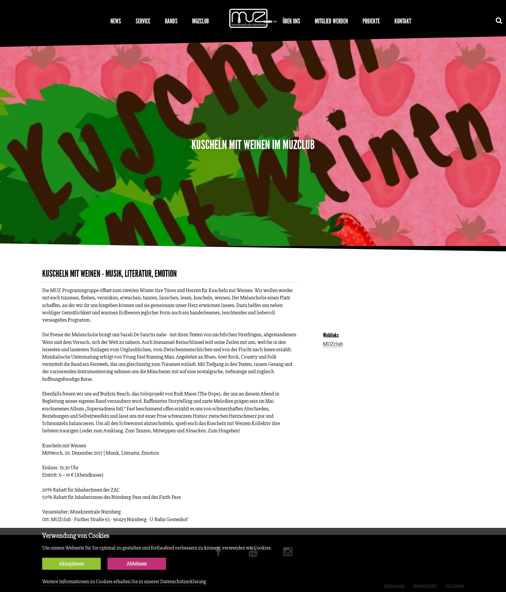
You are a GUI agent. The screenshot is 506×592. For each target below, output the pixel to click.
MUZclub (200, 21)
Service (143, 21)
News (115, 21)
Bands (171, 21)
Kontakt (402, 21)
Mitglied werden (331, 21)
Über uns (291, 21)
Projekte (371, 21)
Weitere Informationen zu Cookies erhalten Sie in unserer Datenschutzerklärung (124, 582)
